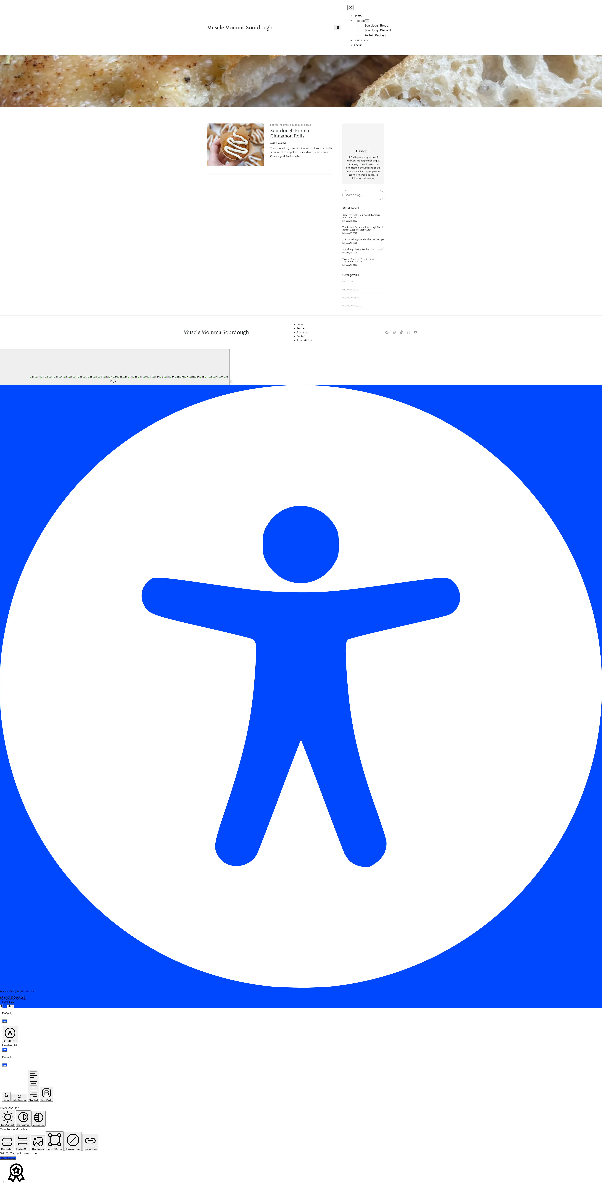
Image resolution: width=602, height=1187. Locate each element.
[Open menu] (338, 27)
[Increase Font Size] (4, 1006)
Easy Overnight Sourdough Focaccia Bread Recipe (361, 216)
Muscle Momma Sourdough (239, 27)
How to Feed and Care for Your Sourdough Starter (358, 260)
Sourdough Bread (300, 125)
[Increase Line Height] (4, 1050)
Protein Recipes (279, 125)
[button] (231, 381)
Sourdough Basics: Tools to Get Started (362, 249)
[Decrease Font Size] (4, 1021)
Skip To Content (11, 1153)
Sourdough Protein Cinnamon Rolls (290, 133)
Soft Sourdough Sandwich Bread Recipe (363, 239)
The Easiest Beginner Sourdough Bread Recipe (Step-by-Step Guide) (362, 228)
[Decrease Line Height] (4, 1064)
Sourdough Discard (352, 305)
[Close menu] (350, 7)
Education (347, 281)
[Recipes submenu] (367, 21)
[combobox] (115, 367)
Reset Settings (8, 1158)
